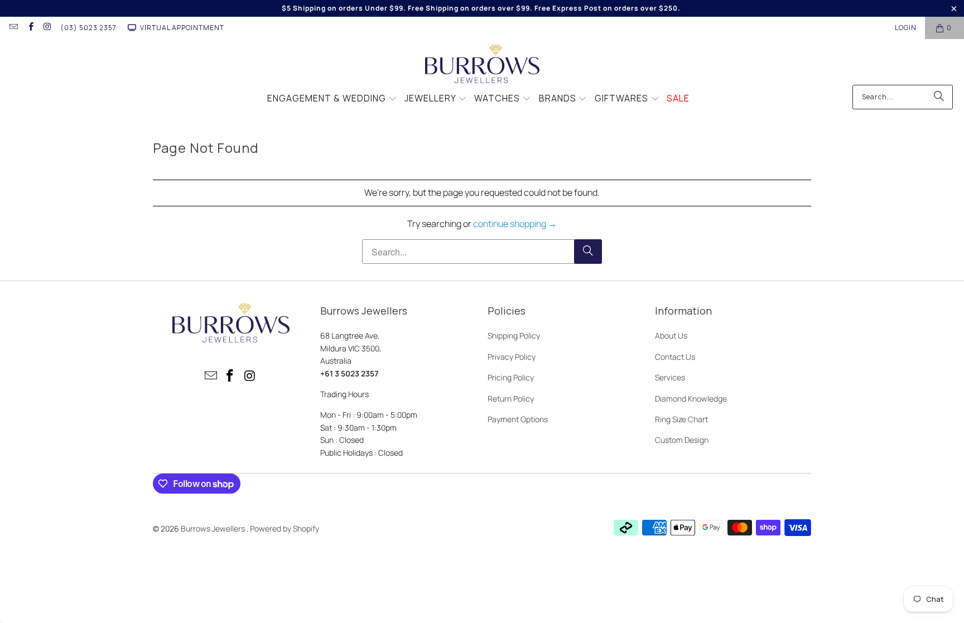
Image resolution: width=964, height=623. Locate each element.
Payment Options (518, 419)
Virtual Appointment (182, 27)
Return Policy (511, 398)
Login (906, 27)
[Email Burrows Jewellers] (13, 27)
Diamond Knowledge (691, 398)
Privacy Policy (512, 356)
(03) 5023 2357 (88, 27)
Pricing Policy (511, 377)
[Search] (939, 97)
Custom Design (681, 439)
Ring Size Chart (681, 419)
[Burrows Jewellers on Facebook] (30, 27)
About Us (671, 335)
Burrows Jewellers (214, 528)
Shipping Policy (514, 335)
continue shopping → (515, 224)
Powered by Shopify (284, 528)
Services (670, 377)
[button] (332, 99)
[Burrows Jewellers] (482, 65)
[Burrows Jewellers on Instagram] (47, 27)
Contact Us (675, 356)
